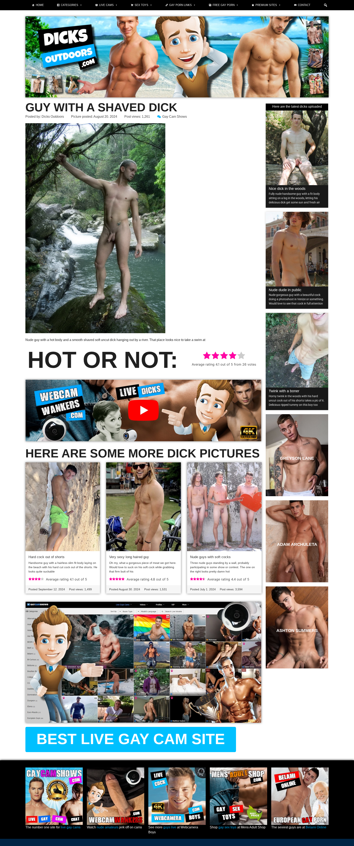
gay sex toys (227, 827)
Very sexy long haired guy (129, 557)
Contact (304, 5)
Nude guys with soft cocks (210, 557)
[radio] (207, 356)
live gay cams (71, 827)
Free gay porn (224, 5)
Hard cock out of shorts (46, 557)
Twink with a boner (284, 391)
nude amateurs (107, 827)
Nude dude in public (285, 290)
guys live (169, 827)
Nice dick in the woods (287, 189)
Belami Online (316, 827)
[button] (325, 5)
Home (40, 5)
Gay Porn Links (180, 5)
